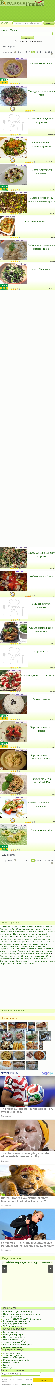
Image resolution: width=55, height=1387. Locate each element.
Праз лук (7, 1367)
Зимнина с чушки (11, 1353)
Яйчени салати (43, 953)
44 (39, 52)
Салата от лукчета (35, 221)
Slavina (52, 110)
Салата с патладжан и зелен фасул (41, 629)
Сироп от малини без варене (17, 1344)
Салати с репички (9, 946)
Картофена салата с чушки (41, 728)
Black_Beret (50, 162)
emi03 (53, 822)
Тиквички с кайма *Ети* (14, 1342)
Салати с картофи (16, 931)
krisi (53, 83)
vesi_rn (52, 719)
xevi (53, 794)
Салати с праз (38, 941)
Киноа (32, 963)
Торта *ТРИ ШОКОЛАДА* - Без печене (22, 1319)
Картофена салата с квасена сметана (41, 756)
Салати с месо (26, 926)
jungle (53, 596)
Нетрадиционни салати (43, 961)
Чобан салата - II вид (41, 576)
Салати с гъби (27, 953)
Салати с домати (35, 931)
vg (54, 850)
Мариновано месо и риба (16, 1360)
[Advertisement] (26, 11)
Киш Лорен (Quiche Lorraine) (17, 1311)
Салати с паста (40, 958)
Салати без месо (8, 926)
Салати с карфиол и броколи (14, 941)
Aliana (53, 771)
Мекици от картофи (13, 1334)
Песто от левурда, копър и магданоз (21, 1314)
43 (36, 52)
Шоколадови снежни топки (16, 1321)
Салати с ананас (44, 951)
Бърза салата (41, 651)
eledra (53, 620)
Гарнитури (33, 1262)
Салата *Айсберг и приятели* (41, 171)
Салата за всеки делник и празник (41, 120)
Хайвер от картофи (41, 829)
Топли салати (23, 961)
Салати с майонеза (9, 956)
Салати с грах (18, 948)
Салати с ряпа (40, 944)
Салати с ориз (7, 961)
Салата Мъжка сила (41, 63)
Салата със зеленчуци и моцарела (41, 804)
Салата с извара (41, 699)
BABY (53, 237)
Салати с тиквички (23, 939)
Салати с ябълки (26, 951)
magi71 (52, 261)
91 (49, 52)
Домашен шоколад (12, 1347)
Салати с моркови (22, 944)
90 (46, 52)
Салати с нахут (34, 948)
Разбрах (43, 1380)
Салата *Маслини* (41, 269)
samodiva (51, 134)
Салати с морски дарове (28, 929)
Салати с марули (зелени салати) (30, 934)
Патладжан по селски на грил (41, 92)
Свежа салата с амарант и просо (41, 554)
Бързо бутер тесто (12, 1316)
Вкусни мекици (10, 1332)
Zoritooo (52, 289)
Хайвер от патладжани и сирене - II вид (41, 246)
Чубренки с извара (12, 1326)
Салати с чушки (8, 936)
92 (52, 52)
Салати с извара (22, 958)
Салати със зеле (42, 939)
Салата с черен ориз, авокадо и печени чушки (41, 199)
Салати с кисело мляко (32, 956)
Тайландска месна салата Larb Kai (41, 780)
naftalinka (51, 190)
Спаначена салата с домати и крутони (41, 144)
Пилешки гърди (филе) (14, 1358)
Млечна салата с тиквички (41, 605)
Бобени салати (27, 946)
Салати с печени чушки (29, 936)
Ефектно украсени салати (14, 963)
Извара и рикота (11, 1362)
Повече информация (25, 1384)
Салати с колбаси (44, 926)
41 (29, 52)
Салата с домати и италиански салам (38, 677)
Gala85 (52, 213)
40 (26, 52)
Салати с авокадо (9, 953)
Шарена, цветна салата (15, 1323)
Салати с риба (7, 929)
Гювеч (6, 1365)
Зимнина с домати (12, 1355)
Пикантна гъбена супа (14, 1339)
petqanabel (51, 747)
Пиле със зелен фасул (14, 1337)
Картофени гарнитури (15, 1262)
